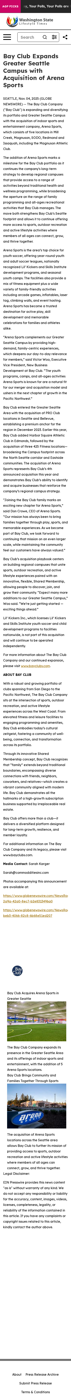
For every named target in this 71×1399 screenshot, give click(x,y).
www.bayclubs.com (35, 666)
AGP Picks (10, 6)
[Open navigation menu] (7, 37)
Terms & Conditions (35, 1392)
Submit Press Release (35, 1383)
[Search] (45, 37)
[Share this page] (65, 37)
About (16, 1374)
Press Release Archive (42, 1374)
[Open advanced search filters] (54, 37)
